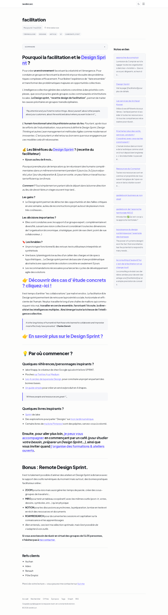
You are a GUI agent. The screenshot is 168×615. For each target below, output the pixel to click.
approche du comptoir (127, 57)
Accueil (25, 599)
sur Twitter (40, 374)
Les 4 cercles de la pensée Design (43, 378)
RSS (77, 599)
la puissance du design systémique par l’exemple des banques (129, 233)
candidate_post (72, 34)
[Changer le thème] (138, 4)
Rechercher (35, 599)
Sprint (28, 414)
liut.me (81, 583)
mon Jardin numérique (81, 418)
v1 (61, 34)
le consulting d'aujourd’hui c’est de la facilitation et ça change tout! (129, 264)
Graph (70, 599)
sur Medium (53, 374)
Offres (46, 599)
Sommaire (30, 47)
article (53, 34)
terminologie (29, 34)
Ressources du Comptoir (128, 168)
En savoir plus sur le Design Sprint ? (66, 336)
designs (42, 34)
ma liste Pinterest (53, 423)
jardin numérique (31, 604)
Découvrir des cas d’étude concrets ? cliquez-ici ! (64, 282)
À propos (55, 599)
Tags (63, 599)
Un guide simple (33, 387)
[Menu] (143, 4)
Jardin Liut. (27, 4)
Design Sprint (63, 149)
